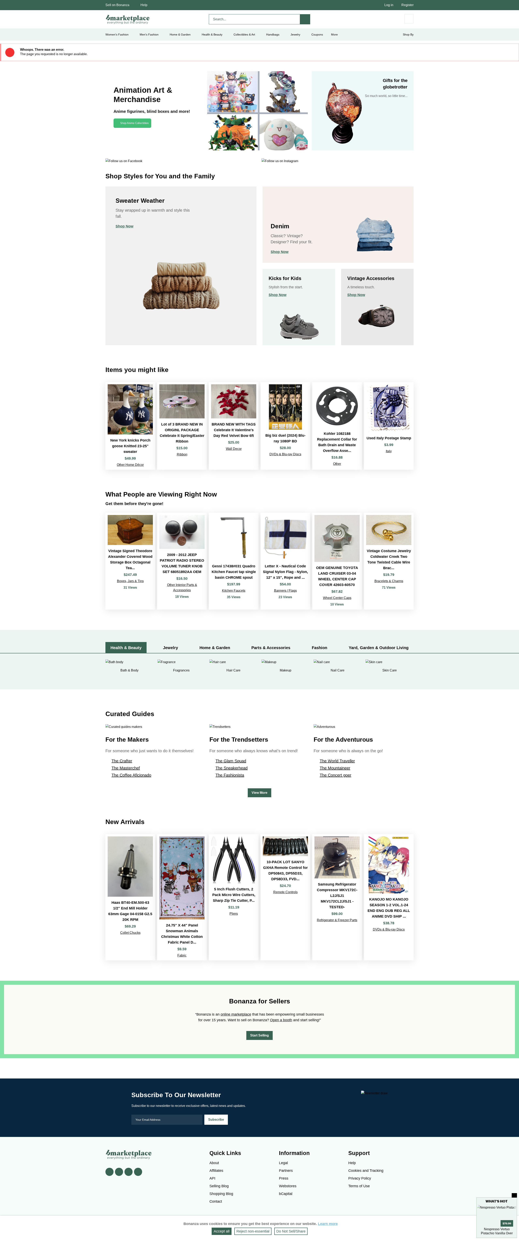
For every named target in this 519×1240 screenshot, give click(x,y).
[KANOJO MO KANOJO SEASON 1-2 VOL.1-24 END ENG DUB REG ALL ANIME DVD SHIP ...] (388, 897)
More (334, 34)
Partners (286, 1171)
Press (283, 1178)
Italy (389, 451)
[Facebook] (109, 1172)
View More (259, 792)
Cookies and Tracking (365, 1171)
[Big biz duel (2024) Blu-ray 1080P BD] (285, 426)
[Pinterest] (128, 1172)
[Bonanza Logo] (127, 19)
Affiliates (216, 1171)
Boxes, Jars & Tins (130, 581)
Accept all (221, 1231)
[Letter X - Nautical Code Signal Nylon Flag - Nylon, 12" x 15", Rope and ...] (285, 561)
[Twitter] (119, 1172)
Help (143, 5)
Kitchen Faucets (233, 590)
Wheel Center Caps (337, 598)
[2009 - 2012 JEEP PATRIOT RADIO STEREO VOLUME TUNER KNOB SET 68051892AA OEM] (182, 561)
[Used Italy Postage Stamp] (388, 426)
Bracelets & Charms (388, 581)
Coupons (317, 34)
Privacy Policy (359, 1178)
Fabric (182, 955)
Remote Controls (285, 892)
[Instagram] (138, 1172)
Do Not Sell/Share (291, 1231)
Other (337, 463)
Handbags (272, 34)
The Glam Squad (231, 761)
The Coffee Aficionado (131, 775)
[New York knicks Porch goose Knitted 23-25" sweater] (130, 426)
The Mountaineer (335, 768)
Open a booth (281, 1020)
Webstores (287, 1186)
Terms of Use (359, 1186)
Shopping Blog (221, 1194)
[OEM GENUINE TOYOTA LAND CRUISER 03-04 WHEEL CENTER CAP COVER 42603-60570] (337, 561)
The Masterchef (126, 768)
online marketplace (236, 1014)
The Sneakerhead (232, 768)
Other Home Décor (130, 464)
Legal (283, 1163)
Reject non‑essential (252, 1231)
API (212, 1178)
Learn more (328, 1224)
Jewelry (295, 34)
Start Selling (259, 1035)
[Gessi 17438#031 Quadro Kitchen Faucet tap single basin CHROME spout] (233, 561)
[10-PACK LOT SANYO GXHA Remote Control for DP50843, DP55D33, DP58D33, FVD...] (285, 897)
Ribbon (182, 454)
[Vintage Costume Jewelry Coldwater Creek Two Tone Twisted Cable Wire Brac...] (388, 561)
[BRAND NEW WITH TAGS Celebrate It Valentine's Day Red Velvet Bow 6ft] (233, 426)
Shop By (408, 34)
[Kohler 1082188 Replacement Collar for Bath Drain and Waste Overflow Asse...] (337, 426)
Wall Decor (234, 448)
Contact (215, 1201)
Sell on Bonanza (117, 5)
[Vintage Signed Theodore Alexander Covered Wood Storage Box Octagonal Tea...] (130, 561)
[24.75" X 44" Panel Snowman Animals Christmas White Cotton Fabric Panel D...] (182, 897)
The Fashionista (230, 775)
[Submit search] (305, 19)
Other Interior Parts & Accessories (182, 587)
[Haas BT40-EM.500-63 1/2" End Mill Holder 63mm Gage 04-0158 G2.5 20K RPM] (130, 897)
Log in (388, 5)
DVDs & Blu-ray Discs (285, 454)
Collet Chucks (130, 932)
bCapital (285, 1194)
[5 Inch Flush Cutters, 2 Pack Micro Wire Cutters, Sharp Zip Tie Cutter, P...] (233, 897)
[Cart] (409, 18)
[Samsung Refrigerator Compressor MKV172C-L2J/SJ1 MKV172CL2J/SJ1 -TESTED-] (337, 897)
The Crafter (122, 761)
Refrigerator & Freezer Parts (337, 920)
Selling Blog (219, 1186)
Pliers (233, 913)
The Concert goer (335, 775)
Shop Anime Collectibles (134, 123)
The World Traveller (337, 761)
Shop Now (124, 226)
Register (407, 5)
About (214, 1163)
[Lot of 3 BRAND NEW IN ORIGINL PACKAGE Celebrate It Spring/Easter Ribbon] (182, 426)
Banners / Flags (285, 590)
